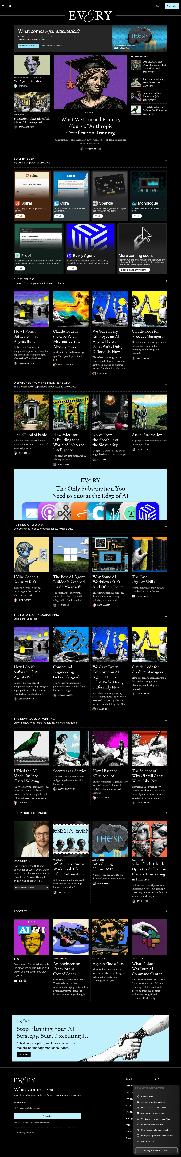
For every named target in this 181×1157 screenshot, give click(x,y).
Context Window (33, 77)
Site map (130, 1138)
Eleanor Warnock (66, 789)
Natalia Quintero (27, 127)
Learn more (24, 1054)
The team (130, 1111)
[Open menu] (3, 6)
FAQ (128, 1125)
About (129, 1079)
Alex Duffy (102, 459)
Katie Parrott (149, 72)
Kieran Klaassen (26, 363)
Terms (129, 1131)
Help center (132, 1092)
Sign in (159, 6)
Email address (20, 1102)
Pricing (129, 1118)
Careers (130, 1085)
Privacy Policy (53, 1127)
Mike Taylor (63, 464)
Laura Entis (148, 86)
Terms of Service (67, 1127)
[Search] (10, 6)
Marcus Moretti (144, 358)
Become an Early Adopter (134, 269)
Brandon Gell (103, 373)
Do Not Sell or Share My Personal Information (31, 1123)
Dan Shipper (24, 453)
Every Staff (24, 86)
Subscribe (172, 6)
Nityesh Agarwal (66, 365)
